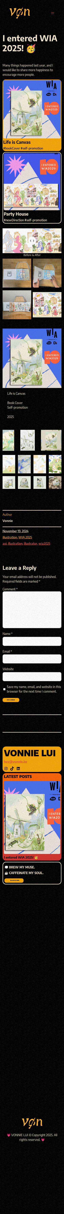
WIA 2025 (25, 537)
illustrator (30, 543)
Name (7, 634)
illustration (10, 537)
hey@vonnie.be (15, 762)
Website (8, 669)
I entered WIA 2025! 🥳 (21, 857)
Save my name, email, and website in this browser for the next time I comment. (34, 689)
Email (7, 651)
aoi (5, 543)
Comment (10, 589)
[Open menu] (53, 13)
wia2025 (44, 543)
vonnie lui (30, 752)
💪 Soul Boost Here (14, 880)
